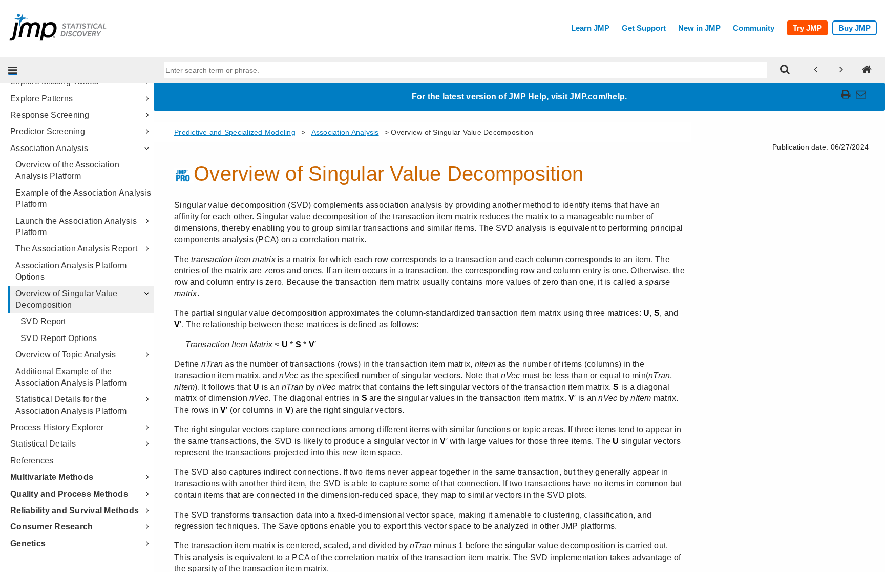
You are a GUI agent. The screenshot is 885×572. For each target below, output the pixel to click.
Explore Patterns (41, 98)
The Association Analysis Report (76, 248)
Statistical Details (43, 443)
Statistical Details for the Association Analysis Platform (71, 405)
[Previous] (816, 70)
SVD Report (43, 321)
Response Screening (50, 115)
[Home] (867, 70)
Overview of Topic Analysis (65, 354)
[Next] (841, 70)
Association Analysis (49, 148)
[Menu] (13, 70)
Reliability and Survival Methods (74, 510)
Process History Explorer (56, 427)
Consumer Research (51, 526)
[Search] (785, 70)
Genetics (28, 543)
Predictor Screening (47, 131)
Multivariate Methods (51, 477)
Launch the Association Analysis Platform (76, 227)
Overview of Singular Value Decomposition (66, 299)
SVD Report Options (58, 338)
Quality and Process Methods (69, 494)
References (32, 460)
